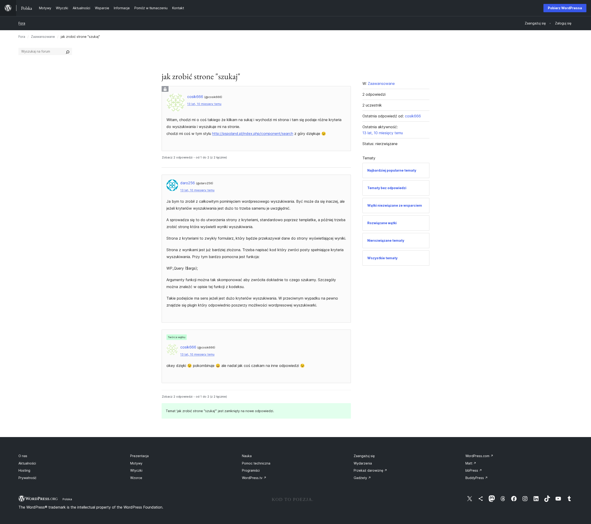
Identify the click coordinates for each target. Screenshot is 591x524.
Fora (21, 23)
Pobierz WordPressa (565, 8)
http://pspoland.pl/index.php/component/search (252, 133)
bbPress (473, 470)
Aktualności (27, 463)
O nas (22, 456)
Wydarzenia (363, 463)
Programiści (251, 470)
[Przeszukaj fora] (67, 51)
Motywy (136, 463)
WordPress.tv (254, 478)
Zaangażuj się (364, 456)
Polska (67, 499)
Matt (470, 463)
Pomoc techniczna (256, 463)
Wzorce (136, 478)
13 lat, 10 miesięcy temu (204, 104)
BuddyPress (476, 478)
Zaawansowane (43, 37)
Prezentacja (139, 456)
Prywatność (27, 478)
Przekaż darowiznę (370, 470)
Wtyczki (136, 470)
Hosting (24, 470)
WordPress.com (479, 456)
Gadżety (362, 478)
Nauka (247, 456)
